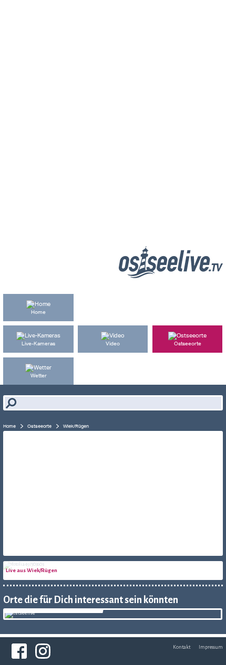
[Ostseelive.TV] (171, 275)
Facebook (19, 651)
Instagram (42, 651)
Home (9, 426)
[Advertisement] (113, 113)
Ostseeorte (39, 426)
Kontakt (181, 647)
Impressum (211, 647)
